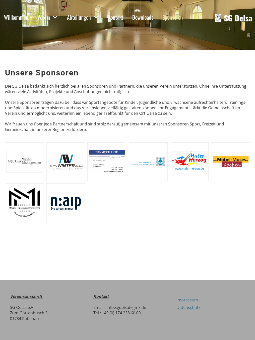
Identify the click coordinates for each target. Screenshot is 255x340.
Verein (43, 17)
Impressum (187, 300)
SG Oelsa (238, 18)
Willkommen (16, 17)
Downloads (142, 17)
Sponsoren (172, 17)
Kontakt (115, 17)
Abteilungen (79, 17)
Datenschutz (188, 307)
